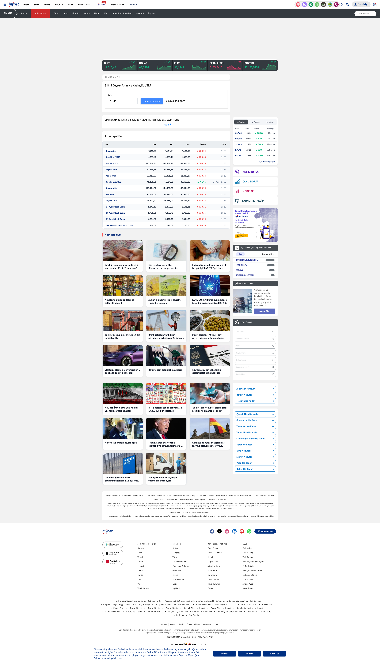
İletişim (164, 624)
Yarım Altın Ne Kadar (247, 432)
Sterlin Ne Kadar (244, 456)
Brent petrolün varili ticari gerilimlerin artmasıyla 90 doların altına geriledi (165, 336)
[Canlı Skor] (311, 4)
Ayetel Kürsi (248, 583)
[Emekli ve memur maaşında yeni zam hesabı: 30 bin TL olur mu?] (123, 250)
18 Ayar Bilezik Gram (115, 213)
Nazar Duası (248, 588)
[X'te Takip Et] (219, 531)
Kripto (87, 13)
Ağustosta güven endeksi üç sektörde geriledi (119, 301)
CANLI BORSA (250, 181)
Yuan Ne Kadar (244, 462)
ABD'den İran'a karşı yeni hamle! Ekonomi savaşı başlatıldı (121, 409)
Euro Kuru (212, 575)
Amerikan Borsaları (122, 13)
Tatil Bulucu (248, 557)
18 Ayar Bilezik (153, 608)
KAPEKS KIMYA (241, 265)
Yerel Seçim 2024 (223, 604)
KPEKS (238, 150)
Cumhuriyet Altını (114, 182)
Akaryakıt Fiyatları (245, 388)
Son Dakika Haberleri (146, 543)
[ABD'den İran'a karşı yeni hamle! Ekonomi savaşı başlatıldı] (123, 393)
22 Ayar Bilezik (171, 608)
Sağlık (175, 548)
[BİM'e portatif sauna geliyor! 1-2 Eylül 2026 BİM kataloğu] (166, 393)
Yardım (172, 624)
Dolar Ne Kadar (244, 444)
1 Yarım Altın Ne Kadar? (220, 608)
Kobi (174, 583)
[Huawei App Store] (112, 562)
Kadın (140, 561)
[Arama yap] (347, 4)
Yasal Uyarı (207, 624)
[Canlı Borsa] (323, 4)
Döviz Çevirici (246, 322)
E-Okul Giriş (248, 566)
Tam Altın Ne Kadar (246, 426)
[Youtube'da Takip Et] (242, 531)
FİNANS (8, 13)
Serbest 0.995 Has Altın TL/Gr (119, 225)
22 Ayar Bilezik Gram (115, 219)
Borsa (24, 13)
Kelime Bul (247, 548)
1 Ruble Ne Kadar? (154, 611)
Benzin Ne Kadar (244, 394)
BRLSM (238, 155)
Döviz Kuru (266, 611)
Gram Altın (111, 151)
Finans (140, 552)
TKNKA (238, 144)
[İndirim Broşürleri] (304, 4)
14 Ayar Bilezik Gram (115, 207)
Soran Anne (248, 552)
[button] (5, 5)
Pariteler (180, 615)
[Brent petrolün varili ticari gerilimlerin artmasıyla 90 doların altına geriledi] (166, 320)
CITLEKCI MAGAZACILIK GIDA (247, 260)
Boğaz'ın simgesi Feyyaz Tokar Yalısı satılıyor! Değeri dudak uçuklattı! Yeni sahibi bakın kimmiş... (147, 604)
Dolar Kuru (212, 570)
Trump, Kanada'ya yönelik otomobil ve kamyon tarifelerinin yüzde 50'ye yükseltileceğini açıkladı (165, 444)
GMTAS (238, 133)
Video (140, 583)
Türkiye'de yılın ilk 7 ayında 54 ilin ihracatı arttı (122, 336)
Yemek (140, 557)
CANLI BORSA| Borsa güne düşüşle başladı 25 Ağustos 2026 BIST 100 (209, 301)
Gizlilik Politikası (193, 624)
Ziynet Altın (111, 200)
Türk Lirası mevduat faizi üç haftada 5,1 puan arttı (138, 601)
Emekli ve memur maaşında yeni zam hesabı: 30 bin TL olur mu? (121, 266)
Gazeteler (176, 570)
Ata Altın (110, 194)
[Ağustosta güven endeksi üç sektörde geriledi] (123, 285)
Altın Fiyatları (214, 566)
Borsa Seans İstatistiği (218, 543)
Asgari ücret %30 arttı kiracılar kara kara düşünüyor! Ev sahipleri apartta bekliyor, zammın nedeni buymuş (213, 601)
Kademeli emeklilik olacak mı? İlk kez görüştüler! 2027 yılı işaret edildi (209, 266)
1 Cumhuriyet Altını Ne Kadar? (249, 608)
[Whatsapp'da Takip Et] (249, 531)
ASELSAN (239, 270)
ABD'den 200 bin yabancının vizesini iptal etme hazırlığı (206, 371)
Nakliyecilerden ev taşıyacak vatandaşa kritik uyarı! (162, 479)
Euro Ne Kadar (243, 450)
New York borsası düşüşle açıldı (121, 442)
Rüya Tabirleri (214, 579)
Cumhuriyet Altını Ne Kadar (250, 438)
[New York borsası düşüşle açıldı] (123, 428)
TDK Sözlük (248, 579)
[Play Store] (112, 545)
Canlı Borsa (213, 548)
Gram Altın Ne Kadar (247, 420)
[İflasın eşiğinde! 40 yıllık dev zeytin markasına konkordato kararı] (210, 320)
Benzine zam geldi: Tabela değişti (165, 369)
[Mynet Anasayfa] (14, 3)
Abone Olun (264, 311)
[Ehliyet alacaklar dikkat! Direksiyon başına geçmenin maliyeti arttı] (166, 250)
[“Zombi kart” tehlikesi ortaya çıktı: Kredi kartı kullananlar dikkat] (210, 393)
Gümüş (76, 13)
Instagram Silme (250, 575)
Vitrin (175, 557)
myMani (140, 13)
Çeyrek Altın (111, 169)
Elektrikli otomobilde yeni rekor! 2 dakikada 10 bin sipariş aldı (122, 371)
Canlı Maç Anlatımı (180, 566)
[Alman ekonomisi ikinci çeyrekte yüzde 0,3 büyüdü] (166, 285)
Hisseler (211, 557)
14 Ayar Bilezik (135, 608)
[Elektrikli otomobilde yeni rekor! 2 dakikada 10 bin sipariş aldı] (123, 355)
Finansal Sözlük (215, 552)
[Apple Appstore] (112, 553)
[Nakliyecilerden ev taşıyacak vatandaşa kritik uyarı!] (166, 463)
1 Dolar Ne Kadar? (113, 611)
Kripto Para (213, 561)
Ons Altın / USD (113, 157)
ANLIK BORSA (251, 172)
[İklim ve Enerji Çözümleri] (330, 4)
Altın (66, 13)
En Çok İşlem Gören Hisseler (229, 611)
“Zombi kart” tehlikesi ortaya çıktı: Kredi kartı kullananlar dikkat (209, 409)
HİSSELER (248, 191)
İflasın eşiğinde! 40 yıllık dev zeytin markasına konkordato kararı (207, 336)
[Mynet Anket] (298, 4)
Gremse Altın (112, 188)
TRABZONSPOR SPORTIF (245, 275)
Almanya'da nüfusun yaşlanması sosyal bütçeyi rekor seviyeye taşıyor (208, 444)
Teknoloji (176, 543)
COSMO (238, 139)
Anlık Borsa (40, 13)
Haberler (141, 548)
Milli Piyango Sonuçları (253, 561)
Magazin (141, 566)
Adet (110, 95)
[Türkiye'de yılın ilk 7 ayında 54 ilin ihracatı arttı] (123, 320)
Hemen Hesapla (152, 101)
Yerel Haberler (143, 588)
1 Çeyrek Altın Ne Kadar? (193, 608)
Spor (139, 579)
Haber (97, 13)
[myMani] (101, 4)
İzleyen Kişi (267, 254)
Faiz (106, 13)
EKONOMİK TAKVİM (253, 200)
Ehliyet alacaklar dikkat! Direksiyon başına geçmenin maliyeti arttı (162, 266)
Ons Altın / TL (112, 163)
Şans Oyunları (178, 579)
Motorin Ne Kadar (245, 400)
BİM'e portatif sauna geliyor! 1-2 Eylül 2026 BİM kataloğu (165, 409)
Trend (140, 570)
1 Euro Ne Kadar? (134, 611)
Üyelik (181, 624)
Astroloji (176, 552)
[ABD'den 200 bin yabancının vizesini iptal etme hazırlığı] (210, 355)
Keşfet (210, 588)
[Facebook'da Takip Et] (212, 531)
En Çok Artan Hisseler (202, 611)
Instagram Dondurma (252, 570)
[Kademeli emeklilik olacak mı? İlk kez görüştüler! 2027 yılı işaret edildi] (210, 250)
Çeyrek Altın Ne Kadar (247, 414)
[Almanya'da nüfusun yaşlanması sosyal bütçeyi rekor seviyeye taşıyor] (210, 428)
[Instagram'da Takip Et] (227, 531)
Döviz (56, 13)
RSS (216, 624)
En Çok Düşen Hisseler (178, 611)
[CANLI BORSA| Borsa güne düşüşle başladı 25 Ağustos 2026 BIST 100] (210, 285)
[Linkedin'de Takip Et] (234, 531)
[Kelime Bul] (317, 4)
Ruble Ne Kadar (244, 468)
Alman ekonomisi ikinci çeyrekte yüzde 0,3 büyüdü (165, 301)
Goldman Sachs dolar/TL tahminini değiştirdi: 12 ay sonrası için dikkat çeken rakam (122, 479)
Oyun (245, 543)
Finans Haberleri (203, 604)
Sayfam (151, 13)
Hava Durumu (214, 583)
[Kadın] (336, 4)
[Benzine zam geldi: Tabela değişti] (166, 355)
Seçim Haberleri (179, 561)
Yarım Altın (111, 176)
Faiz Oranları (194, 615)
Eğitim (140, 575)
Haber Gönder (267, 531)
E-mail (175, 575)
